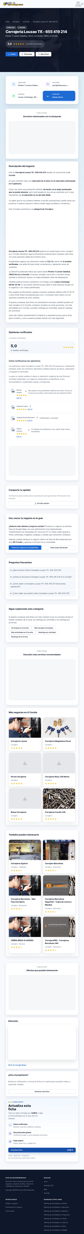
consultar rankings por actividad (43, 308)
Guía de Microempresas (26, 1190)
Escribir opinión (43, 503)
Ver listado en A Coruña (20, 628)
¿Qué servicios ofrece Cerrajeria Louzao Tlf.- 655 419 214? (36, 570)
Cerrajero (16, 22)
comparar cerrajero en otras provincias (48, 305)
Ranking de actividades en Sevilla (55, 1218)
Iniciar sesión (10, 1211)
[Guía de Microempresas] (13, 4)
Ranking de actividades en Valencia (56, 1222)
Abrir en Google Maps (17, 1065)
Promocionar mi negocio (14, 1207)
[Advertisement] (42, 137)
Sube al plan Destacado (59, 547)
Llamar (13, 54)
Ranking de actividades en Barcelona (56, 1207)
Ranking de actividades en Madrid (55, 1203)
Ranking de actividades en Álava (55, 1226)
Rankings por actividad (47, 632)
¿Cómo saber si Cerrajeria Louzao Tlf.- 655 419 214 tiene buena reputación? (38, 585)
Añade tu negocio (12, 1203)
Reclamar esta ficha (42, 1091)
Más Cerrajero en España (43, 628)
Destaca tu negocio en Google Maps (25, 547)
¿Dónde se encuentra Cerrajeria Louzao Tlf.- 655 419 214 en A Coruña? (42, 577)
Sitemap (46, 1193)
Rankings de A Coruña (19, 637)
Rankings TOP (48, 1185)
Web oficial (45, 54)
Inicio (7, 22)
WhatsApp (28, 54)
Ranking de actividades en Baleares (56, 1211)
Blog (45, 1189)
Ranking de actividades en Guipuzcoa (56, 1215)
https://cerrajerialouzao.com (31, 295)
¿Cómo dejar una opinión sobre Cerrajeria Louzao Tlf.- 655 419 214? (40, 593)
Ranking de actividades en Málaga (55, 1230)
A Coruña (26, 22)
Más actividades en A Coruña (22, 632)
